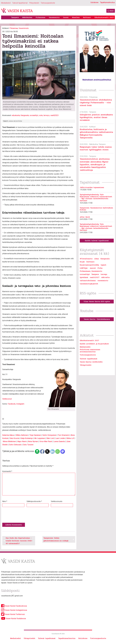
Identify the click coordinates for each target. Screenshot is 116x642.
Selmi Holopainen (49, 435)
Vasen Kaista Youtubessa (15, 618)
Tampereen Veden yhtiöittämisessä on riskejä (56, 539)
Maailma (76, 17)
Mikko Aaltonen (22, 435)
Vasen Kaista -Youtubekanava (97, 319)
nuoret (93, 268)
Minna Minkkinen (9, 441)
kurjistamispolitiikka (89, 265)
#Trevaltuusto (86, 259)
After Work (85, 217)
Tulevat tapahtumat (20, 3)
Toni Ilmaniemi (63, 435)
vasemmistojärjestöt (89, 284)
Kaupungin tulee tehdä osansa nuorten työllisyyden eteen (96, 148)
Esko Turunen (28, 445)
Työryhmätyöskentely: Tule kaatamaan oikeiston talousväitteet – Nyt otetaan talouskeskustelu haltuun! (96, 198)
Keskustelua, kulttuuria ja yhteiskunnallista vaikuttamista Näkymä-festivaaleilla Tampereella (96, 133)
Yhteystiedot (34, 3)
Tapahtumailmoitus (107, 2)
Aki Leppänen (39, 438)
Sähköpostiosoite (34, 501)
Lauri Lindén (60, 438)
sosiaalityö (34, 115)
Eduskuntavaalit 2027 (104, 17)
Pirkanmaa (40, 17)
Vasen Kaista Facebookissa (15, 606)
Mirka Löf (70, 438)
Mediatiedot (6, 3)
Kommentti (7, 471)
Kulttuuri (87, 17)
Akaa (96, 259)
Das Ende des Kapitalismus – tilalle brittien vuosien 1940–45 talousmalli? (19, 541)
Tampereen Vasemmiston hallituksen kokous (96, 209)
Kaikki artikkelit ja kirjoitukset (94, 343)
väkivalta (105, 277)
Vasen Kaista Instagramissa (15, 610)
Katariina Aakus (8, 435)
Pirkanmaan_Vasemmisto (91, 271)
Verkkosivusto (56, 501)
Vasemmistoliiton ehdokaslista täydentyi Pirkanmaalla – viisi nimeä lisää (96, 102)
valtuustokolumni (88, 281)
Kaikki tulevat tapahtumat (97, 240)
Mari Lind (50, 438)
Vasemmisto (54, 17)
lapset (103, 265)
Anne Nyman (33, 441)
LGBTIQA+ (84, 268)
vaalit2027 (94, 277)
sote (41, 115)
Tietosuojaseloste (48, 3)
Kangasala (25, 115)
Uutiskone (94, 2)
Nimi (4, 501)
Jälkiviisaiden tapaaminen (92, 187)
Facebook (12, 404)
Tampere (15, 17)
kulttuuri (90, 262)
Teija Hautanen (35, 435)
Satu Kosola (14, 438)
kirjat (82, 262)
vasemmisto (102, 281)
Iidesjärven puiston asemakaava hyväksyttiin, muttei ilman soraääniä (96, 117)
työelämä (84, 277)
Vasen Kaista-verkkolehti (91, 361)
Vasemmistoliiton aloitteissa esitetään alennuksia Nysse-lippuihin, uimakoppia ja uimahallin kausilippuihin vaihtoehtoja (95, 164)
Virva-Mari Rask (45, 441)
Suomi (66, 17)
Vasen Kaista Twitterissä (14, 614)
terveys (47, 115)
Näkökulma (27, 17)
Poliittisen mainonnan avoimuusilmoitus (90, 350)
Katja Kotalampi (27, 438)
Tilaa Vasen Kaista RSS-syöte (97, 301)
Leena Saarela (59, 441)
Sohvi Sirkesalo (15, 445)
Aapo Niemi (22, 441)
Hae (112, 10)
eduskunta (16, 115)
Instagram (20, 404)
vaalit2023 (54, 115)
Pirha (100, 268)
